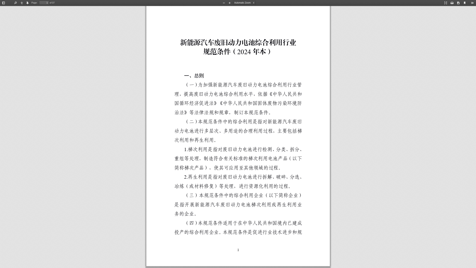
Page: (34, 2)
